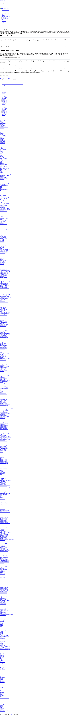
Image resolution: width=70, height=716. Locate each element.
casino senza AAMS (3, 598)
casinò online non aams (4, 250)
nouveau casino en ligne (4, 192)
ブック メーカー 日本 (4, 503)
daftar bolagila (2, 154)
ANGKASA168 (2, 469)
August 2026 (4, 92)
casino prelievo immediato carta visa (6, 585)
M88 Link (1, 570)
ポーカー (1, 201)
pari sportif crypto (3, 314)
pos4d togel (2, 642)
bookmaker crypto (3, 290)
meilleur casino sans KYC (4, 273)
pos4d (1, 458)
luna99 (1, 159)
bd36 (1, 658)
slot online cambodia (3, 651)
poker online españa (3, 488)
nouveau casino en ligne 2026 (5, 197)
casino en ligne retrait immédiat (5, 423)
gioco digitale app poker (4, 535)
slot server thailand (3, 130)
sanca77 (1, 329)
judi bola (1, 376)
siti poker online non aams (4, 284)
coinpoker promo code (3, 365)
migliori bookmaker (3, 232)
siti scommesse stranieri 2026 (4, 607)
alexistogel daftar (2, 123)
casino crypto (2, 276)
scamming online (2, 355)
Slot (0, 390)
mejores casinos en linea (4, 430)
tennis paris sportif (3, 307)
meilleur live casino (3, 326)
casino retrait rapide (3, 368)
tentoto (1, 637)
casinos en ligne (2, 369)
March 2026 (4, 96)
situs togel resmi (2, 638)
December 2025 (4, 99)
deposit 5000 (2, 186)
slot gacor (1, 181)
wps (0, 654)
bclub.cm (1, 147)
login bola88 (2, 656)
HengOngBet (2, 530)
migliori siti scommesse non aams (5, 374)
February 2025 (4, 108)
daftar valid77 (2, 655)
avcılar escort (2, 144)
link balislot (2, 216)
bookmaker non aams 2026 (4, 375)
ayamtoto (1, 706)
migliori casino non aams (4, 557)
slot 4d (1, 661)
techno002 (1, 152)
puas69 (1, 188)
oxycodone (2, 457)
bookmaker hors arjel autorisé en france (6, 614)
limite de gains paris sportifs (4, 296)
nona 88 (1, 624)
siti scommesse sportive (4, 527)
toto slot (1, 632)
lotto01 (1, 707)
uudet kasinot (2, 691)
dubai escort (2, 692)
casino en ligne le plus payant (4, 200)
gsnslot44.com (2, 479)
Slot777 (1, 151)
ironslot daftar (2, 704)
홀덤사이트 (2, 311)
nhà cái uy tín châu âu (3, 543)
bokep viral (2, 163)
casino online (2, 223)
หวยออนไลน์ (2, 120)
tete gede (1, 170)
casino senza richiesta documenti (5, 493)
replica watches (2, 662)
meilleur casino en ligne (4, 282)
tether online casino (3, 319)
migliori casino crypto (3, 224)
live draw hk (2, 708)
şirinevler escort (2, 142)
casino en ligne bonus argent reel (5, 396)
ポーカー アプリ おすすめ (4, 203)
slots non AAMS (2, 647)
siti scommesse (2, 256)
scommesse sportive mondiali (4, 304)
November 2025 (4, 100)
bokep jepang (2, 542)
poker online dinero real (4, 482)
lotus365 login (2, 574)
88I (0, 514)
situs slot (1, 382)
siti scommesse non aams (4, 185)
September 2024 (4, 113)
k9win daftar (2, 470)
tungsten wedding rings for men (5, 619)
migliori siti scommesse (3, 246)
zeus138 (1, 634)
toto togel (1, 497)
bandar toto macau (3, 148)
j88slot (1, 476)
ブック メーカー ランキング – (5, 166)
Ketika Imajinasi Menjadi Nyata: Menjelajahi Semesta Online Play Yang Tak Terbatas (16, 87)
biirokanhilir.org (2, 681)
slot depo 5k (2, 204)
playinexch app (2, 525)
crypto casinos (2, 196)
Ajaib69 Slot (2, 631)
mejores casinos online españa (5, 439)
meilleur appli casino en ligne (4, 292)
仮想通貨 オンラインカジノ (5, 158)
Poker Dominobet (3, 260)
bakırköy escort (2, 138)
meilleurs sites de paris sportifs (5, 281)
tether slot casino (2, 373)
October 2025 (4, 101)
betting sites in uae (3, 603)
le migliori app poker (3, 597)
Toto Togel (2, 653)
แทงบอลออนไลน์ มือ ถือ (4, 229)
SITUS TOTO (2, 641)
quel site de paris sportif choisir (5, 600)
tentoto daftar (2, 621)
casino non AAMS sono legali (5, 646)
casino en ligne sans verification (5, 209)
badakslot (1, 678)
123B (1, 528)
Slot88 (1, 171)
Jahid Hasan (11, 714)
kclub (1, 161)
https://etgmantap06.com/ (4, 710)
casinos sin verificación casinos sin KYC (6, 408)
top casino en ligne (3, 417)
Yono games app (2, 132)
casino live (1, 489)
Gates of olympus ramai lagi (4, 636)
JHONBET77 (2, 143)
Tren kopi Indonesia (3, 149)
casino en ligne (2, 207)
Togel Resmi (2, 693)
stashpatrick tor (2, 146)
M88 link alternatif (3, 350)
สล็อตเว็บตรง (2, 150)
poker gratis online (3, 449)
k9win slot (1, 471)
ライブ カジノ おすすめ (4, 505)
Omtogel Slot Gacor (3, 126)
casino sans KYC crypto (4, 218)
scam (1, 137)
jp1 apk (1, 664)
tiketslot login (2, 690)
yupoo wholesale (2, 558)
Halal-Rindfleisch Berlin (4, 584)
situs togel (1, 194)
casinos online (2, 308)
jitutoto (1, 702)
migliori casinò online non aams (5, 249)
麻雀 (1, 153)
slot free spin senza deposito (4, 596)
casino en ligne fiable (3, 191)
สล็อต (1, 165)
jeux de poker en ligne (3, 501)
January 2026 (4, 98)
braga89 (1, 259)
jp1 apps (1, 625)
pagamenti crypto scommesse (4, 285)
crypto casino (2, 219)
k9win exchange (2, 472)
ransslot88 (1, 705)
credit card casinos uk (3, 202)
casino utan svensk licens (4, 589)
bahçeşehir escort (3, 136)
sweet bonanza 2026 (3, 566)
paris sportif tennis (3, 435)
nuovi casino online (3, 245)
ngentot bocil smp (3, 666)
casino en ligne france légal (4, 175)
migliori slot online (3, 602)
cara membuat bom (3, 356)
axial (1, 495)
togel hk (1, 172)
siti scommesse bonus (3, 287)
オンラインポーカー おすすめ (5, 487)
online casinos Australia (4, 582)
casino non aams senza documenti (5, 312)
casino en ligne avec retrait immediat (6, 353)
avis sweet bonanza (3, 490)
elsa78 (1, 162)
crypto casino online (3, 321)
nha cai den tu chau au (3, 511)
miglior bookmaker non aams (4, 466)
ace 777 (1, 121)
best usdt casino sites (3, 536)
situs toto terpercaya (3, 703)
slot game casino (2, 529)
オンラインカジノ (3, 195)
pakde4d (1, 187)
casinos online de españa (4, 429)
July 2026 (3, 93)
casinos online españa (3, 428)
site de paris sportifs (3, 220)
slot (0, 190)
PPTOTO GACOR (3, 125)
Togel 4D (1, 680)
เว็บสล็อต (1, 124)
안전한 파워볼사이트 (4, 531)
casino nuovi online (3, 484)
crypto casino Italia (3, 386)
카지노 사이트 (2, 291)
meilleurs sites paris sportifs (4, 562)
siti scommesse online (3, 322)
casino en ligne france (3, 394)
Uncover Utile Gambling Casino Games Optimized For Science (12, 84)
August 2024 (4, 114)
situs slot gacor (2, 674)
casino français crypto (3, 315)
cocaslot (1, 160)
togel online (2, 133)
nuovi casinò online (3, 318)
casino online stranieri (3, 177)
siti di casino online (3, 235)
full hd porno (2, 261)
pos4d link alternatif (3, 236)
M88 (1, 300)
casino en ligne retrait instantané (5, 413)
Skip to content (2, 0)
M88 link (1, 134)
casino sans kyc (2, 242)
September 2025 (4, 102)
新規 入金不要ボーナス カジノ (5, 577)
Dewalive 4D (2, 667)
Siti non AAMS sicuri (3, 351)
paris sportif (2, 176)
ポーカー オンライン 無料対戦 (5, 174)
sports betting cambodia (4, 652)
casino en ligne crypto (3, 275)
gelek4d (1, 156)
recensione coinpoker (3, 492)
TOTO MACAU (3, 346)
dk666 (1, 626)
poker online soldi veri (3, 211)
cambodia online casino (4, 606)
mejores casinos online (3, 228)
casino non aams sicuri (3, 309)
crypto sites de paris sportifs (4, 280)
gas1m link (2, 182)
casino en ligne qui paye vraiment (5, 193)
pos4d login (2, 323)
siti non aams (2, 179)
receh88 (1, 452)
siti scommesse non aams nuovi (5, 233)
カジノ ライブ (2, 173)
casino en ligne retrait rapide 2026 (5, 294)
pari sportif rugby (3, 383)
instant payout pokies (3, 486)
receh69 (1, 391)
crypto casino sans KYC (4, 443)
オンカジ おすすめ (3, 169)
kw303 (1, 629)
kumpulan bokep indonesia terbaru (5, 480)
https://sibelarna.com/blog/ (4, 565)
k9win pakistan (2, 473)
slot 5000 (1, 665)
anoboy (1, 248)
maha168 (1, 139)
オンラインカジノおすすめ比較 (5, 532)
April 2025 (4, 106)
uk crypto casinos (3, 393)
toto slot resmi (2, 682)
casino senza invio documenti (4, 243)
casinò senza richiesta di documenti (5, 387)
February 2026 (4, 97)
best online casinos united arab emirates (6, 576)
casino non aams (2, 257)
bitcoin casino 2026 (3, 320)
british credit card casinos (4, 189)
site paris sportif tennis (3, 277)
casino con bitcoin (3, 359)
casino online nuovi (3, 234)
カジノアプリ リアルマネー (5, 271)
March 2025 (4, 107)
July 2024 (3, 115)
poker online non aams (3, 398)
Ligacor (1, 684)
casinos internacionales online (5, 183)
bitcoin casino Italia (3, 255)
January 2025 (4, 109)
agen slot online (2, 499)
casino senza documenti (4, 283)
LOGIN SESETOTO (3, 477)
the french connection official (4, 698)
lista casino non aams (3, 467)
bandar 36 (1, 572)
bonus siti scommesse (3, 345)
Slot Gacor (1, 167)
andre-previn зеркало (3, 456)
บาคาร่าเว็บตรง (3, 135)
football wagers (2, 711)
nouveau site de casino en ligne (5, 442)
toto (0, 496)
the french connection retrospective (5, 628)
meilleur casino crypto (3, 367)
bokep (1, 155)
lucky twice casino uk (3, 164)
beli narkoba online (3, 342)
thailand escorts (2, 677)
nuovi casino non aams (3, 226)
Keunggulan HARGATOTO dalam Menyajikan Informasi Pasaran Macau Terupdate (15, 85)
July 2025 (3, 104)
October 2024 (4, 112)
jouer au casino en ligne (4, 267)
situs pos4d (2, 239)
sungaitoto (1, 222)
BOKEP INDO (2, 481)
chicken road (2, 128)
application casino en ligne (4, 328)
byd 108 (1, 122)
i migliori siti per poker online (5, 358)
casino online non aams (4, 178)
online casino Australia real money (5, 583)
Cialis (1, 278)
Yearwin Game (2, 227)
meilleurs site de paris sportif (4, 317)
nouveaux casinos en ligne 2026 (5, 380)
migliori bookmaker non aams (5, 485)
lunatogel (1, 357)
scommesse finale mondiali (4, 288)
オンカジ (1, 199)
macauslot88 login (3, 262)
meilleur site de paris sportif (4, 366)
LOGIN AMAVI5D (3, 478)
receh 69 (1, 709)
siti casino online (2, 483)
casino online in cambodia (4, 635)
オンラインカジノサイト (4, 510)
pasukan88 (1, 354)
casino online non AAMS (4, 217)
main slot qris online (3, 630)
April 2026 (4, 95)
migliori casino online (3, 348)
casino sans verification (3, 274)
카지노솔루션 (2, 659)
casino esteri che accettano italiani (5, 297)
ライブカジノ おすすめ (4, 410)
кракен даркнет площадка (4, 168)
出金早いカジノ (3, 578)
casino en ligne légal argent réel (5, 404)
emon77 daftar (2, 141)
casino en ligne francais (4, 549)
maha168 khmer (2, 140)
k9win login (2, 475)
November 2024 (4, 111)
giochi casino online (3, 352)
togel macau (2, 679)
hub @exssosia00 (3, 247)
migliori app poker (3, 567)
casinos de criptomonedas (4, 534)
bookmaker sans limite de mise (5, 330)
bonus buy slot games (3, 205)
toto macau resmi (2, 571)
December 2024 (4, 110)
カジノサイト (2, 509)
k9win (1, 474)
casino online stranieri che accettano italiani (7, 539)
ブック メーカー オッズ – (4, 198)
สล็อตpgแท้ (2, 157)
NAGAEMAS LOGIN (4, 127)
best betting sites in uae (3, 184)
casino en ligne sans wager (4, 407)
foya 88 (1, 676)
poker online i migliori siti (4, 244)
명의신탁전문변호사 (3, 533)
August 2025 (4, 103)
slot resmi (1, 131)
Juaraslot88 (2, 620)
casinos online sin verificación (5, 512)
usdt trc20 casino (2, 526)
